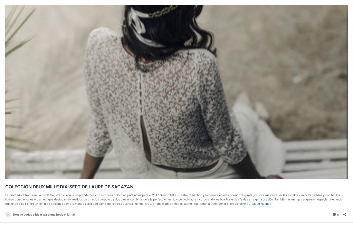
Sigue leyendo (261, 203)
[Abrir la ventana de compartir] (345, 213)
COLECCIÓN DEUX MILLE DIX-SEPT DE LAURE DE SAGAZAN (69, 186)
